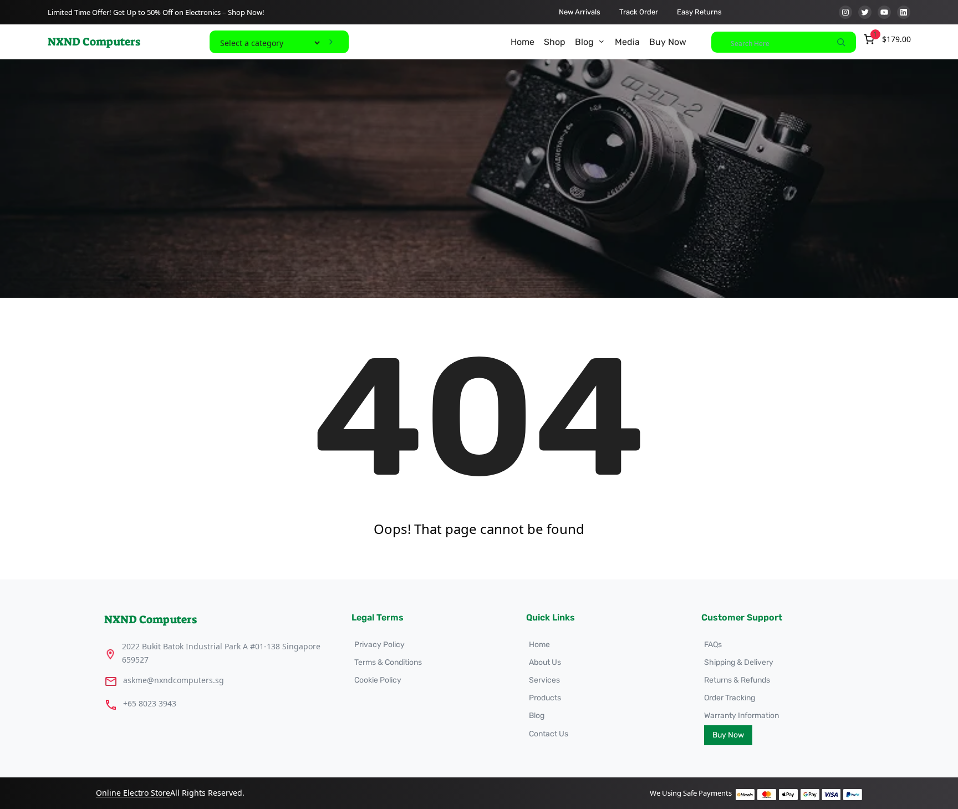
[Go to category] (331, 42)
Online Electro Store (133, 792)
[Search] (841, 42)
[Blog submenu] (601, 41)
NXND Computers (94, 41)
